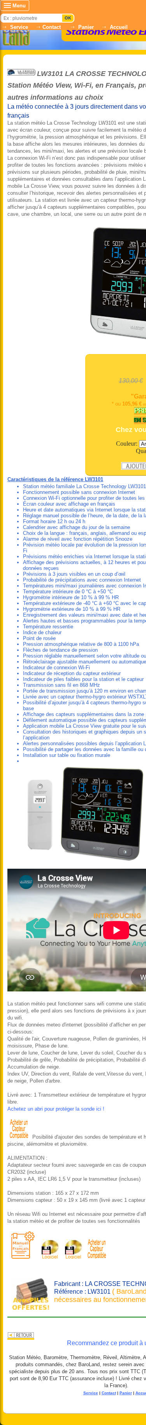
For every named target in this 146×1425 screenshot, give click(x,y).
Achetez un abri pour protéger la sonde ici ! (55, 1109)
